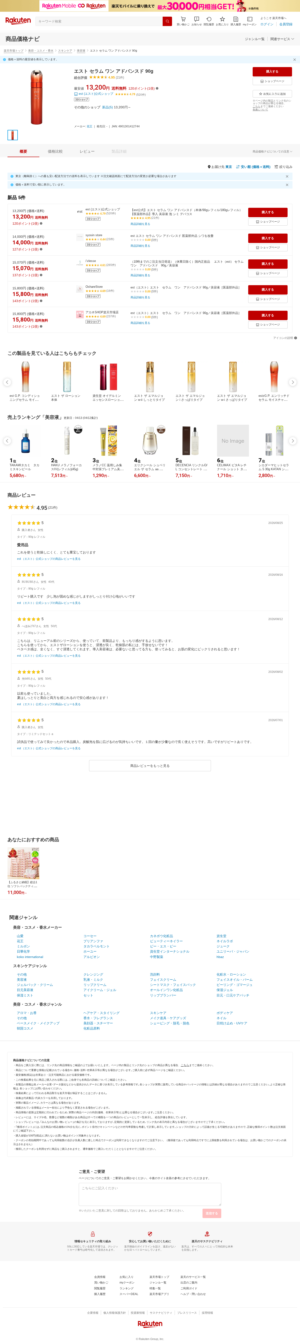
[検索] (167, 21)
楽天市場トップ (13, 50)
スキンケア (65, 50)
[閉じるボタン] (295, 59)
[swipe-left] (7, 382)
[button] (196, 21)
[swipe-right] (292, 382)
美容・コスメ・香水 (40, 50)
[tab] (23, 151)
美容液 (81, 50)
